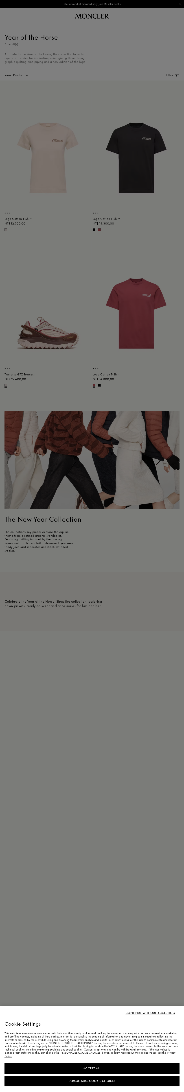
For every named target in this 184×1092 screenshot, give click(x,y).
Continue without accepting (150, 1013)
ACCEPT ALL (92, 1068)
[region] (92, 1049)
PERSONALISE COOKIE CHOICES (92, 1081)
